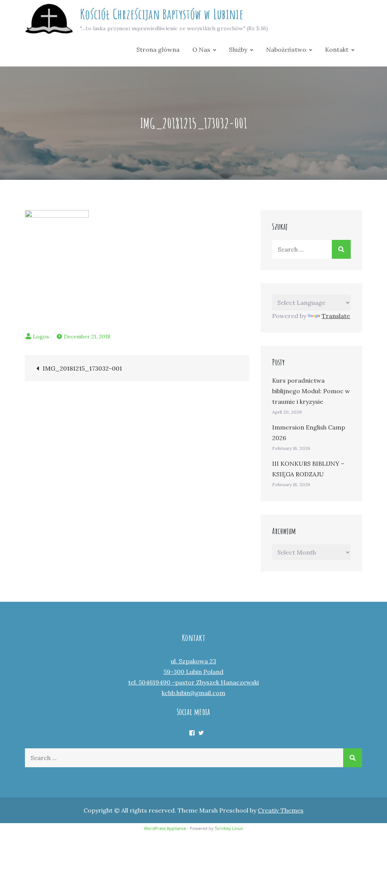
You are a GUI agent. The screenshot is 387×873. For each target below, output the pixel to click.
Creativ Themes (280, 810)
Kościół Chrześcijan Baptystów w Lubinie (161, 14)
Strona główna (158, 49)
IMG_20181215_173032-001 (82, 368)
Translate (336, 316)
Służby (238, 49)
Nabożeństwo (286, 49)
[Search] (341, 249)
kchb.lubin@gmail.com (193, 693)
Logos (41, 336)
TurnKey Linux (229, 828)
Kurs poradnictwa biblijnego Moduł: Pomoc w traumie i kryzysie (311, 391)
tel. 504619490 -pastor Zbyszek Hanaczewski (193, 682)
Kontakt (336, 49)
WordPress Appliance (165, 828)
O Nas (201, 49)
